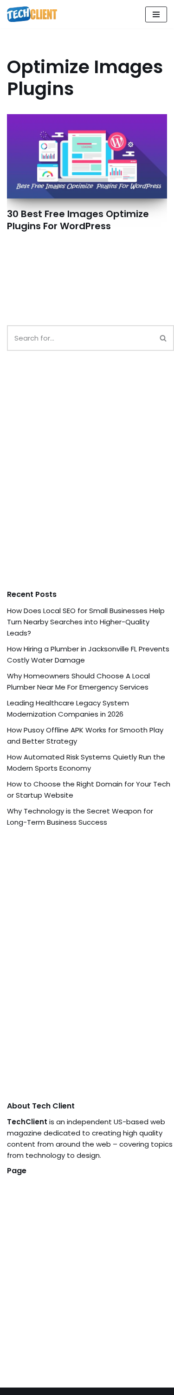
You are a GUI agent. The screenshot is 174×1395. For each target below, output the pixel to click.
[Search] (163, 338)
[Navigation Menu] (156, 14)
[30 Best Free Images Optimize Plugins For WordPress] (87, 156)
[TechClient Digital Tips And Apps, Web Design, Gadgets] (32, 14)
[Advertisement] (87, 479)
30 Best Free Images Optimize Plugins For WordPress (78, 219)
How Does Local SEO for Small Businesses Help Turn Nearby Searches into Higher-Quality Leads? (86, 622)
